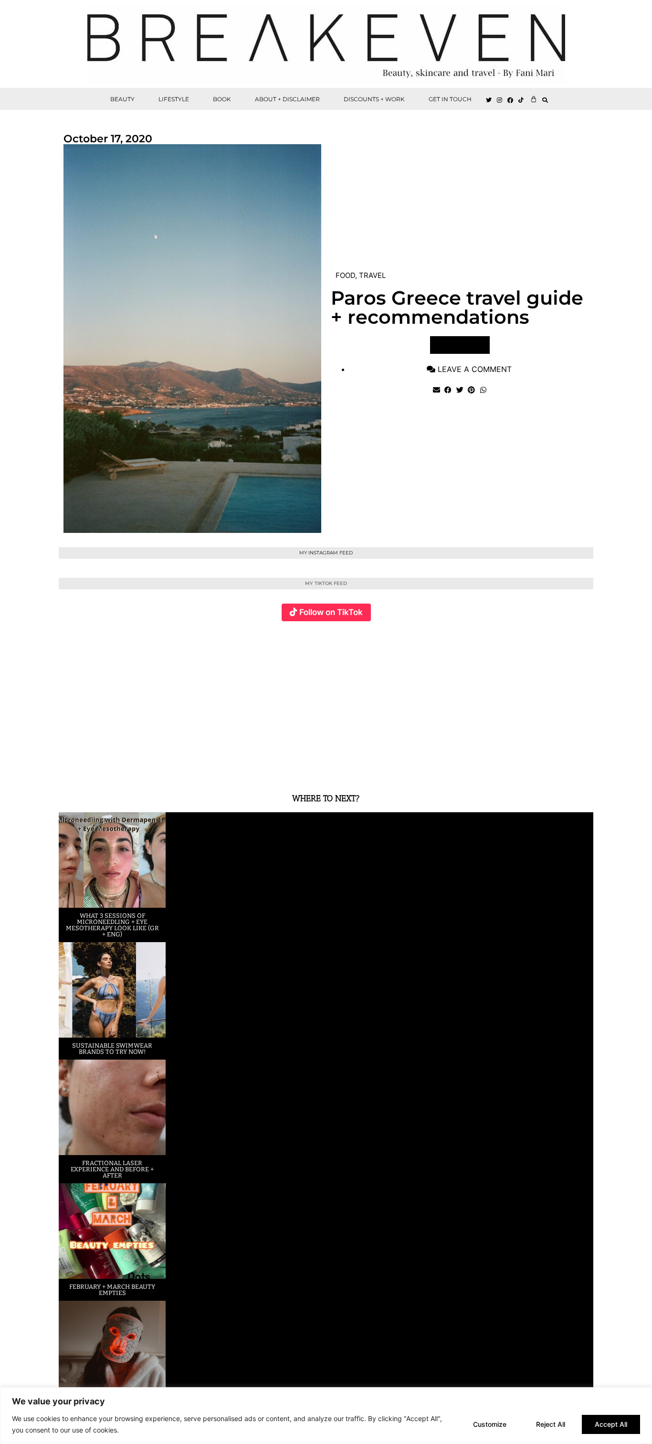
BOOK (222, 99)
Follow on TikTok (331, 612)
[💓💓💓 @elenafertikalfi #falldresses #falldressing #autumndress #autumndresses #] (281, 701)
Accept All (611, 1424)
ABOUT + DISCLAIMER (287, 99)
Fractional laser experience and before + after (112, 1169)
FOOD (345, 275)
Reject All (550, 1424)
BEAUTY (122, 99)
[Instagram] (499, 100)
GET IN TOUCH (450, 99)
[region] (326, 1415)
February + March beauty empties (112, 1289)
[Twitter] (489, 100)
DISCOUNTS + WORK (374, 99)
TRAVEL (372, 275)
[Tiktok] (521, 100)
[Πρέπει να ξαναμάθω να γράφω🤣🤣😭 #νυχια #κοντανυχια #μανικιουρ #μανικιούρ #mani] (548, 701)
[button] (545, 100)
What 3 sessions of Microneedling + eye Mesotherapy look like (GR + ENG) (112, 925)
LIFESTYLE (173, 99)
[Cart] (533, 99)
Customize (489, 1424)
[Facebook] (510, 100)
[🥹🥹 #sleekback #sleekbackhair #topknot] (459, 701)
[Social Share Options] (68, 767)
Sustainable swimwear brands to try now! (112, 1048)
